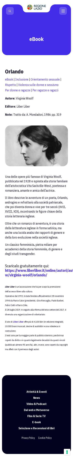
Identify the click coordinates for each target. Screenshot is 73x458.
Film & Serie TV (36, 416)
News (36, 397)
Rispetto (10, 85)
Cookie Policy (45, 437)
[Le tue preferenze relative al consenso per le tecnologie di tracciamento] (67, 452)
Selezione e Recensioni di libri (36, 428)
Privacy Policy (28, 437)
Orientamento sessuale (45, 79)
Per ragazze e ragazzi (45, 90)
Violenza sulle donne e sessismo (38, 85)
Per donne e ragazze (17, 90)
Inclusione (22, 79)
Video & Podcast (36, 404)
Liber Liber (18, 321)
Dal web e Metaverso (36, 410)
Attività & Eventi (36, 391)
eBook (9, 79)
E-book (36, 422)
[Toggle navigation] (63, 10)
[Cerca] (10, 11)
